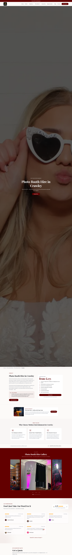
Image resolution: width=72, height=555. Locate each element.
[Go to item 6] (36, 494)
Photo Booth (37, 3)
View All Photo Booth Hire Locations (55, 445)
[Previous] (33, 492)
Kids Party (31, 3)
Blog (55, 3)
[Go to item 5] (35, 494)
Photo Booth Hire (10, 367)
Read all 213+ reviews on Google (35, 537)
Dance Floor (44, 3)
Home (23, 3)
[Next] (39, 492)
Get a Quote (65, 3)
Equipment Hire (49, 3)
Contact (58, 3)
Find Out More (53, 411)
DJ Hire (26, 3)
